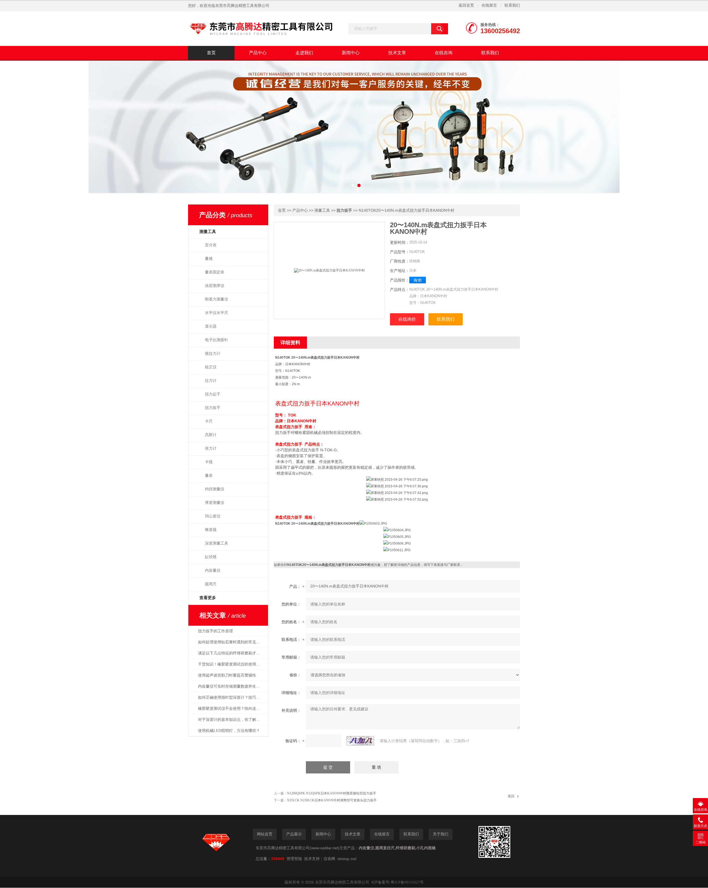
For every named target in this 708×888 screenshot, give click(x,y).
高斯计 (211, 435)
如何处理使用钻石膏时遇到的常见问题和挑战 (232, 642)
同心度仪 (212, 516)
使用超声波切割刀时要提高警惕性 (227, 675)
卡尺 (209, 421)
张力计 (211, 448)
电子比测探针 (216, 340)
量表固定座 (214, 272)
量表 (209, 475)
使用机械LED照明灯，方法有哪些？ (229, 731)
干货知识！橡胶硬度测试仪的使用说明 (231, 664)
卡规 (209, 462)
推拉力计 (212, 353)
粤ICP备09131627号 (407, 882)
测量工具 (322, 210)
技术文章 (397, 52)
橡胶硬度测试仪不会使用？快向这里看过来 (232, 708)
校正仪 (211, 367)
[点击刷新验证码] (360, 740)
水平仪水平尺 (216, 313)
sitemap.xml (346, 859)
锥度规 (211, 530)
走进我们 (304, 52)
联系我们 (512, 5)
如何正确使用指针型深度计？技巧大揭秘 (232, 697)
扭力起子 (212, 394)
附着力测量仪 (216, 299)
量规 (209, 259)
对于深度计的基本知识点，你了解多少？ (232, 720)
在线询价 (407, 319)
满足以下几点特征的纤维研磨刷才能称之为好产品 (232, 653)
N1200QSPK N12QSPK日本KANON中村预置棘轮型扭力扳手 (331, 793)
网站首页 (264, 834)
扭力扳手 (212, 408)
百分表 (211, 245)
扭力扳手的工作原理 (215, 631)
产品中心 (258, 52)
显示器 (211, 326)
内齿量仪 (212, 570)
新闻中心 (351, 52)
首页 (211, 52)
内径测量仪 (214, 489)
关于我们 (440, 834)
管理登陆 (294, 859)
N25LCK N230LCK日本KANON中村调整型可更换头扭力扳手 (332, 800)
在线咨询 (443, 52)
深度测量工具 (216, 543)
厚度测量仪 (214, 503)
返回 (511, 796)
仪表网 (329, 859)
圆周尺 (211, 584)
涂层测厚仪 (214, 286)
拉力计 (211, 381)
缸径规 (211, 557)
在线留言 (489, 5)
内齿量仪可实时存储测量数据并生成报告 (232, 686)
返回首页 (466, 5)
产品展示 (294, 834)
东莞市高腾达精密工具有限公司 (242, 6)
